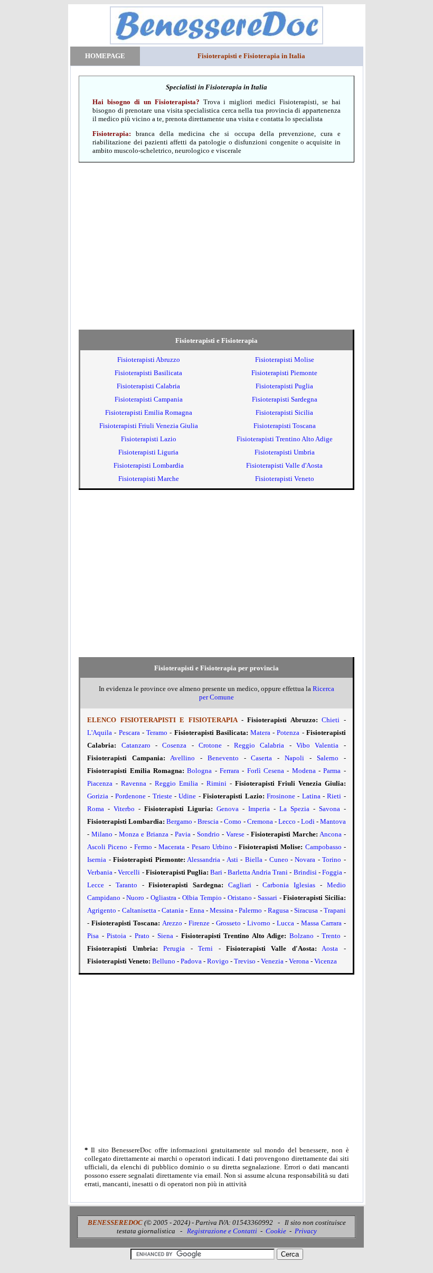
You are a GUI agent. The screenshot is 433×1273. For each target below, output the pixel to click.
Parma (332, 771)
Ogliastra (163, 898)
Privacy (306, 1231)
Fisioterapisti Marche (148, 479)
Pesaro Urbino (212, 847)
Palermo (250, 910)
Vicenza (325, 961)
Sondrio (208, 834)
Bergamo (179, 821)
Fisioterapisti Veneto (284, 479)
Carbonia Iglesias (288, 885)
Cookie (276, 1231)
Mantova (333, 821)
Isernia (96, 859)
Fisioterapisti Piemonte (284, 373)
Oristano (240, 898)
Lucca (285, 923)
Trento (331, 936)
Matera (260, 732)
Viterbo (124, 809)
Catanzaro (135, 745)
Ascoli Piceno (107, 847)
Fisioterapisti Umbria (285, 452)
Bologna (199, 771)
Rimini (216, 783)
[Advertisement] (217, 246)
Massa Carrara (321, 923)
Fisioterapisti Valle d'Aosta (284, 465)
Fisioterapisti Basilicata (148, 373)
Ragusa (278, 910)
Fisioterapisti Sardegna (284, 399)
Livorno (258, 923)
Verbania (99, 872)
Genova (227, 809)
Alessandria (203, 859)
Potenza (288, 732)
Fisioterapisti (148, 359)
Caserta (261, 758)
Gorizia (97, 796)
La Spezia (294, 809)
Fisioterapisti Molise (284, 359)
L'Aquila (99, 732)
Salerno (327, 758)
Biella (253, 859)
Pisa (93, 936)
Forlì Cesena (265, 771)
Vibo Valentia (317, 745)
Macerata (171, 847)
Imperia (259, 809)
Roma (95, 809)
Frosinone (281, 796)
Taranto (126, 885)
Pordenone (130, 796)
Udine (187, 796)
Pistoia (116, 936)
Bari (216, 872)
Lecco (287, 821)
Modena (304, 771)
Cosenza (174, 745)
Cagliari (239, 885)
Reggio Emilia (176, 783)
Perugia (174, 948)
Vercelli (129, 872)
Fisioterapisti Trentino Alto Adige (285, 439)
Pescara (129, 732)
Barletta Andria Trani (258, 872)
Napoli (294, 758)
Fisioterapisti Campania (149, 399)
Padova (191, 961)
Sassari (267, 898)
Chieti (331, 720)
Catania (173, 910)
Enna (197, 910)
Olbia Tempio (202, 898)
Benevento (223, 758)
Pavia (183, 834)
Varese (235, 834)
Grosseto (228, 923)
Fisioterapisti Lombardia (149, 465)
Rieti (334, 796)
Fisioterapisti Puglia (284, 386)
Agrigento (101, 910)
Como (232, 821)
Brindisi (305, 872)
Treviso (245, 961)
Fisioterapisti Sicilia (284, 412)
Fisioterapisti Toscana (284, 426)
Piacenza (99, 783)
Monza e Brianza (143, 834)
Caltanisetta (139, 910)
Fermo (143, 847)
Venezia (272, 961)
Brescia (208, 821)
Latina (311, 796)
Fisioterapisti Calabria (148, 386)
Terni (205, 948)
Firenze (199, 923)
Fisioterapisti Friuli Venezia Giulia (148, 426)
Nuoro (135, 898)
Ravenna (133, 783)
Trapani (335, 910)
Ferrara (229, 771)
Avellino (182, 758)
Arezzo (172, 923)
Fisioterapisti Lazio (148, 439)
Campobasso (323, 847)
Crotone (210, 745)
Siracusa (306, 910)
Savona (329, 809)
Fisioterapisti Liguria (148, 452)
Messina (221, 910)
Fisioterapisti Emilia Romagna (148, 412)
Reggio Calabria (259, 745)
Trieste (162, 796)
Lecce (95, 885)
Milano (101, 834)
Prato (142, 936)
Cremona (260, 821)
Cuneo (278, 859)
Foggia (332, 872)
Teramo (156, 732)
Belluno (163, 961)
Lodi (308, 821)
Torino (331, 859)
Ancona (330, 834)
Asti (232, 859)
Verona (299, 961)
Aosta (330, 948)
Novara (305, 859)
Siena (165, 936)
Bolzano (301, 936)
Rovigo (218, 961)
